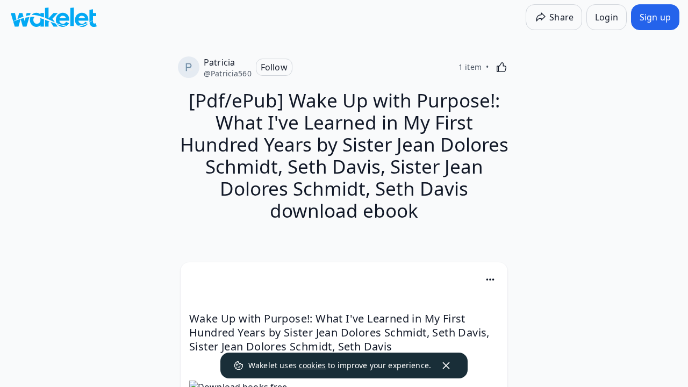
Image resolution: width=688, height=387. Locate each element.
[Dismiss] (446, 365)
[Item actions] (490, 279)
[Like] (501, 67)
